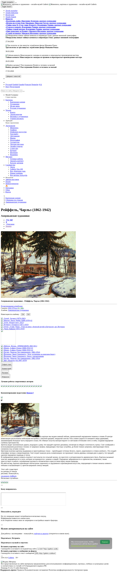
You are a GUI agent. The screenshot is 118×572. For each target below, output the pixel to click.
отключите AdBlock (8, 476)
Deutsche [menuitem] (34, 85)
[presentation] (61, 228)
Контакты (24, 568)
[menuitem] (40, 85)
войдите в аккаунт (41, 534)
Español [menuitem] (21, 85)
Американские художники (18, 310)
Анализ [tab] (8, 226)
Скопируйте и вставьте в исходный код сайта (19, 549)
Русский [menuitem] (9, 85)
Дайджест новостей (13, 76)
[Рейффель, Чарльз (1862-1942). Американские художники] (38, 297)
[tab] (9, 220)
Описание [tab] (10, 224)
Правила (20, 570)
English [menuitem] (15, 85)
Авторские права (81, 570)
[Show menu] (16, 2)
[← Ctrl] (13, 329)
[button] (12, 11)
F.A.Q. (10, 568)
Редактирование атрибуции (12, 306)
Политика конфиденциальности (61, 570)
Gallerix (11, 558)
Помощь (4, 568)
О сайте (16, 568)
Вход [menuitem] (7, 87)
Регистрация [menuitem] (15, 87)
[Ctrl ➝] (19, 346)
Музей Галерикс (12, 96)
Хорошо (105, 542)
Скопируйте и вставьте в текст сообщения (17, 553)
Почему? (30, 393)
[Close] (24, 91)
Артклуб (12, 122)
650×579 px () (16, 308)
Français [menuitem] (28, 85)
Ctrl (23, 314)
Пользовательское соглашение (36, 570)
